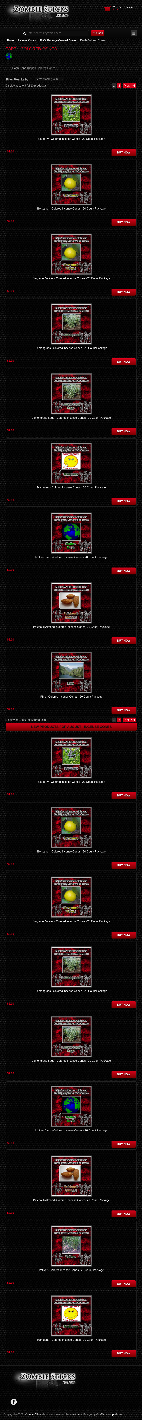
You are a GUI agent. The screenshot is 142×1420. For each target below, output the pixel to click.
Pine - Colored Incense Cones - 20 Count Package (71, 696)
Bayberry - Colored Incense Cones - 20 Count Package (71, 138)
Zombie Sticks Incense (39, 1414)
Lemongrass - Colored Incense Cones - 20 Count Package (71, 348)
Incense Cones (27, 40)
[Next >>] (129, 85)
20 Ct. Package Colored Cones (58, 40)
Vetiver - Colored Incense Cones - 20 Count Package (71, 1270)
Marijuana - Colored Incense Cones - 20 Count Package (71, 487)
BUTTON (134, 33)
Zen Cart (75, 1414)
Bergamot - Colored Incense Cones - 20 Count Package (71, 208)
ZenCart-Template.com (110, 1414)
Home (10, 40)
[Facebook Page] (13, 1402)
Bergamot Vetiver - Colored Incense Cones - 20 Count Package (71, 278)
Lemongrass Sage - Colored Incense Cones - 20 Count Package (71, 417)
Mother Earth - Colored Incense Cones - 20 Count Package (71, 557)
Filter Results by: (17, 79)
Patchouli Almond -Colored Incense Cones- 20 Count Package (71, 626)
